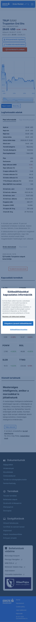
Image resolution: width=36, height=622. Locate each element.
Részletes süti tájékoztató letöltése (13, 316)
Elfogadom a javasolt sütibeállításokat (18, 323)
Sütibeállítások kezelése (18, 329)
